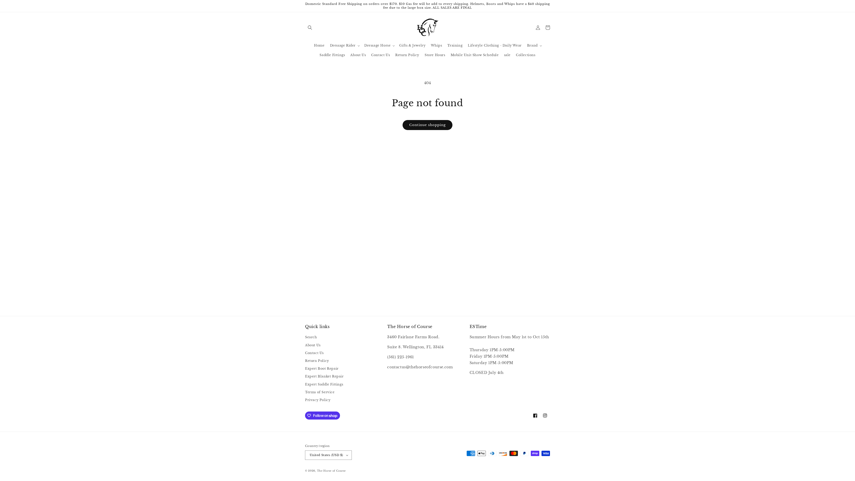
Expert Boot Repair (322, 369)
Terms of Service (320, 392)
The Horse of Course (331, 470)
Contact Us (314, 353)
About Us (313, 345)
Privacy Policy (317, 400)
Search (311, 337)
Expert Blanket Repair (324, 376)
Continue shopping (427, 125)
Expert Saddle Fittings (324, 384)
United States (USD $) (326, 455)
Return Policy (317, 361)
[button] (310, 28)
